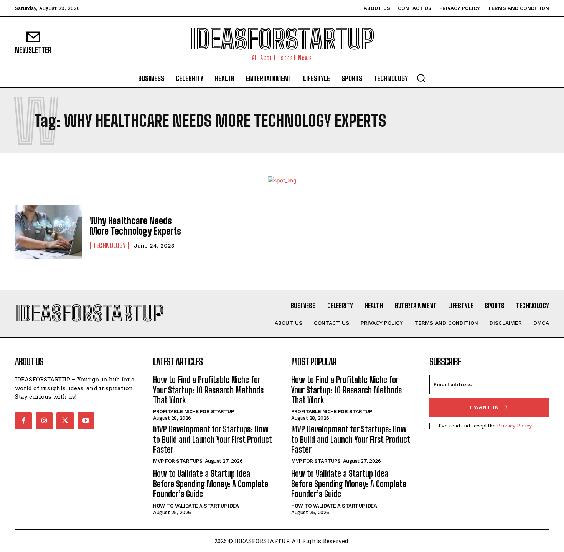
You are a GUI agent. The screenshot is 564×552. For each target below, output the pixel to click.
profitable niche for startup (193, 411)
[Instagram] (44, 420)
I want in (484, 407)
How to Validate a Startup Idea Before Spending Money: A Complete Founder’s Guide (210, 483)
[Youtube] (86, 420)
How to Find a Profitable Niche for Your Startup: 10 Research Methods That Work (208, 390)
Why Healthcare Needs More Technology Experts (135, 225)
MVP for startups (177, 461)
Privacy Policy (514, 425)
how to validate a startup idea (196, 506)
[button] (421, 78)
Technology (109, 245)
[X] (64, 420)
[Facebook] (23, 420)
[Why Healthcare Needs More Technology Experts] (48, 232)
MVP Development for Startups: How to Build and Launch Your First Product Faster (212, 439)
